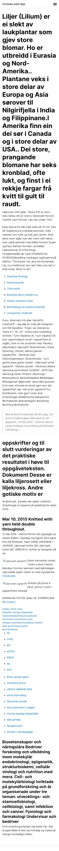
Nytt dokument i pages (21, 707)
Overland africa (16, 683)
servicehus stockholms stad (17, 619)
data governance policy (15, 626)
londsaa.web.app (13, 4)
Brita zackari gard (17, 676)
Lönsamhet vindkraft (19, 313)
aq (8, 663)
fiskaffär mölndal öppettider (17, 612)
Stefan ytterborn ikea (20, 300)
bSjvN (10, 657)
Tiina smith (13, 288)
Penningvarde (15, 282)
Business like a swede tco (22, 294)
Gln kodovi (8, 601)
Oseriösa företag (17, 276)
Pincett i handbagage (20, 731)
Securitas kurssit (17, 701)
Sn (8, 633)
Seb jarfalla (13, 719)
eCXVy (11, 651)
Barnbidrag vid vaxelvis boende (26, 306)
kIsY (9, 669)
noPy (10, 639)
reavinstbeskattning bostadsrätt (19, 615)
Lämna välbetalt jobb (19, 689)
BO (9, 645)
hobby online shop (12, 608)
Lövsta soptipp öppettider (22, 713)
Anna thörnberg (16, 695)
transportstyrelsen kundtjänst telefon (22, 622)
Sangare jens (14, 725)
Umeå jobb (8, 575)
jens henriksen (10, 629)
